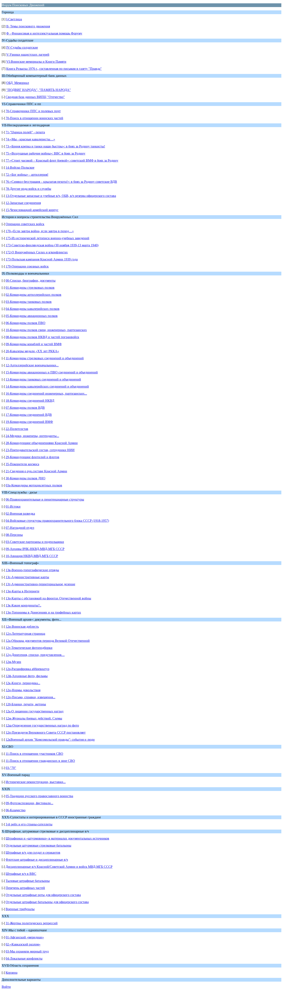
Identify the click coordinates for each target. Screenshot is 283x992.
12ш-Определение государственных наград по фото (42, 725)
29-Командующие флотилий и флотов (32, 457)
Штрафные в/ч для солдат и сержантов (33, 852)
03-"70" (11, 768)
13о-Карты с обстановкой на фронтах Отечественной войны (48, 598)
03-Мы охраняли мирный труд (27, 951)
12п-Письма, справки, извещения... (30, 697)
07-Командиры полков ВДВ (25, 407)
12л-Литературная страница (25, 633)
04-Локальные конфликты (24, 958)
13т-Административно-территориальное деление (40, 584)
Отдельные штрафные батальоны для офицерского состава (47, 902)
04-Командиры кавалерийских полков (32, 309)
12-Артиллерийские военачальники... (32, 365)
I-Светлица (14, 19)
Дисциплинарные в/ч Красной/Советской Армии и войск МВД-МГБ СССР (59, 866)
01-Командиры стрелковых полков (30, 287)
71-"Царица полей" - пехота (25, 132)
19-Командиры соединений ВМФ (29, 422)
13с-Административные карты (27, 577)
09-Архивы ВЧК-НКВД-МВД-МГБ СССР (35, 549)
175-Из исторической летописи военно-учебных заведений (47, 238)
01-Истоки (13, 506)
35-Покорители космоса (22, 464)
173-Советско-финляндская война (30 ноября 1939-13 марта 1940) (52, 245)
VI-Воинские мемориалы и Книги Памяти (36, 61)
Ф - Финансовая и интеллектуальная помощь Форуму (44, 33)
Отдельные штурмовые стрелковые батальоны (38, 845)
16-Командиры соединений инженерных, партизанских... (46, 393)
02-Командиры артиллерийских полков (33, 294)
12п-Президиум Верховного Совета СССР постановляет (46, 732)
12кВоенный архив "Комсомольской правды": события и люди (50, 739)
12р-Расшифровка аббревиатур (27, 669)
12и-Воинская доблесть (22, 626)
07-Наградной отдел (20, 527)
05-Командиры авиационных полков (32, 316)
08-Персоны (14, 535)
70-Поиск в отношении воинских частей (34, 118)
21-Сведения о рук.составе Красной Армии (36, 471)
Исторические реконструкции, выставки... (36, 782)
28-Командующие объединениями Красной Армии (42, 443)
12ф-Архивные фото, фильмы (27, 676)
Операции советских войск (25, 224)
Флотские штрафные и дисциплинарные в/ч (37, 859)
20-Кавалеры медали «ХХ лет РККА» (32, 351)
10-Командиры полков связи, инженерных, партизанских (46, 330)
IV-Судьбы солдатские (22, 47)
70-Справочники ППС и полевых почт (33, 111)
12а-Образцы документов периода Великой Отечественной (48, 640)
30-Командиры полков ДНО (25, 478)
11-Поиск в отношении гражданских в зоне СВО (40, 760)
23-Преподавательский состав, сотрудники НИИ (40, 450)
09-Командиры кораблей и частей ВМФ (34, 344)
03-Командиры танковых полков (29, 301)
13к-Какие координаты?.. (23, 605)
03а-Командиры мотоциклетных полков (34, 485)
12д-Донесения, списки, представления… (35, 655)
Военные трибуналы (20, 909)
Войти (6, 986)
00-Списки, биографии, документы (31, 280)
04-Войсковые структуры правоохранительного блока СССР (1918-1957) (57, 520)
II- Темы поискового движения (28, 26)
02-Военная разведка (20, 513)
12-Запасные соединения (23, 203)
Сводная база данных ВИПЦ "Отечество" (35, 97)
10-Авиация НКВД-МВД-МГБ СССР (32, 556)
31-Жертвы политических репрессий (32, 923)
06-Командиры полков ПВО (25, 323)
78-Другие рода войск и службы (28, 188)
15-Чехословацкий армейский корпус (32, 210)
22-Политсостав (17, 429)
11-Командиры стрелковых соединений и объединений (45, 358)
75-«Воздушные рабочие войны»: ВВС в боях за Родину (45, 153)
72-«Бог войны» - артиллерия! (27, 174)
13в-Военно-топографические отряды (32, 570)
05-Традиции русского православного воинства (39, 796)
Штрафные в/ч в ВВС (21, 873)
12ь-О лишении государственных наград (34, 711)
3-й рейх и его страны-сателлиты (29, 824)
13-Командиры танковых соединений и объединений (43, 379)
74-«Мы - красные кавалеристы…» (30, 139)
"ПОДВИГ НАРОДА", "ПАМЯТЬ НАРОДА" (38, 90)
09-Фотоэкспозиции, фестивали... (29, 803)
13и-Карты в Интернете (22, 591)
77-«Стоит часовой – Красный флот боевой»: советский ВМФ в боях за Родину (62, 160)
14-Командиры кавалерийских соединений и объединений (47, 386)
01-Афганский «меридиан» (25, 937)
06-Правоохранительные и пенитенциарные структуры (45, 499)
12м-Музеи (13, 662)
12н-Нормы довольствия (23, 690)
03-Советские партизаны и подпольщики (35, 542)
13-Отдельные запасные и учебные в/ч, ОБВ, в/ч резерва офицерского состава (61, 196)
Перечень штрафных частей (25, 888)
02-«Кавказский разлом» (23, 944)
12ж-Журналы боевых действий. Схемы (34, 718)
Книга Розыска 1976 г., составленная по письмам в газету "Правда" (54, 68)
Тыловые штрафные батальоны (28, 881)
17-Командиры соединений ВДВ (29, 414)
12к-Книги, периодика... (23, 683)
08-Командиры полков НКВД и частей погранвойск (42, 337)
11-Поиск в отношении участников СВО (34, 753)
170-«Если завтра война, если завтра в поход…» (40, 231)
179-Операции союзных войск (27, 266)
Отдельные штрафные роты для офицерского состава (43, 895)
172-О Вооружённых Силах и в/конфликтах (37, 252)
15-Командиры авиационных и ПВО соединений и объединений (52, 372)
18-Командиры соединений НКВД (30, 400)
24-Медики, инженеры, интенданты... (32, 436)
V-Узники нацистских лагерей (27, 54)
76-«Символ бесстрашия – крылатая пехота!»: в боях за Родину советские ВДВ (61, 181)
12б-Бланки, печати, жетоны (26, 704)
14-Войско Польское (20, 167)
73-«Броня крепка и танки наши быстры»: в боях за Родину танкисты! (55, 146)
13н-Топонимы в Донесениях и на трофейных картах (43, 612)
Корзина (11, 972)
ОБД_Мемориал (17, 83)
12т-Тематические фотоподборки (29, 647)
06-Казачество (15, 810)
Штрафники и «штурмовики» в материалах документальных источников (57, 838)
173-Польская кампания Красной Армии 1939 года (42, 259)
